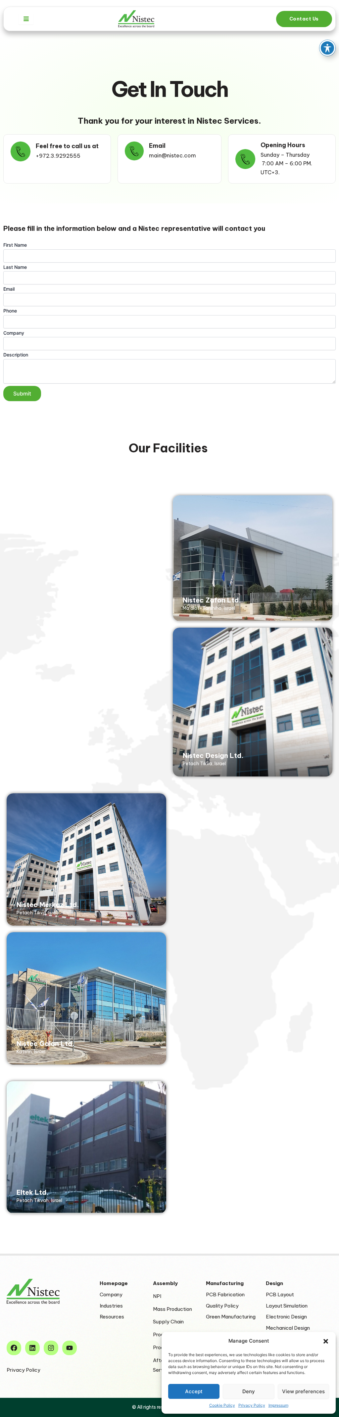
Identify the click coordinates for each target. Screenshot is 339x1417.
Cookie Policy (222, 1405)
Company (13, 333)
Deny (248, 1391)
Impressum (278, 1405)
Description (15, 354)
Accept (194, 1391)
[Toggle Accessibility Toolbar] (327, 48)
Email (9, 289)
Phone (10, 310)
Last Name (15, 267)
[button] (325, 1341)
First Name (15, 245)
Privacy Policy (251, 1405)
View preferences (303, 1391)
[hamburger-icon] (26, 19)
